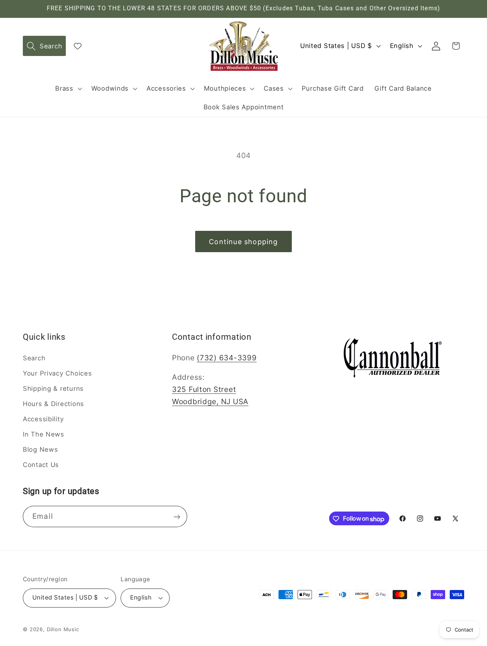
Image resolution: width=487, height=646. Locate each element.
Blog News (40, 449)
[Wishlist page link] (77, 46)
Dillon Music (63, 629)
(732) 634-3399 (226, 357)
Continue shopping (243, 242)
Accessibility (43, 419)
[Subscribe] (177, 517)
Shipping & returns (53, 388)
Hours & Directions (53, 404)
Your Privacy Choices (57, 373)
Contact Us (41, 464)
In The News (43, 434)
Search (34, 358)
